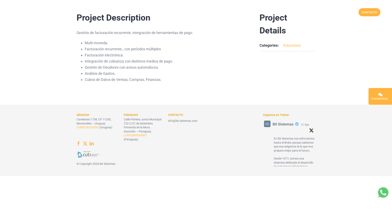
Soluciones (292, 45)
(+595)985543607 (135, 135)
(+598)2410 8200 (88, 127)
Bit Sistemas (283, 124)
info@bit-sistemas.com (182, 120)
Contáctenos (380, 98)
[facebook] (79, 144)
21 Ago (305, 124)
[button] (383, 192)
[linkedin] (92, 144)
